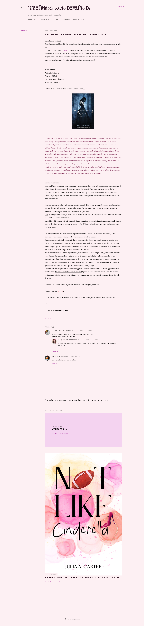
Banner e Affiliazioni (49, 20)
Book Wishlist (79, 20)
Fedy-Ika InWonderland (67, 340)
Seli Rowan (56, 357)
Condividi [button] (23, 31)
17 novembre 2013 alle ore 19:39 (88, 340)
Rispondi (55, 352)
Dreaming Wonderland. (59, 8)
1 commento (57, 582)
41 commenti (64, 433)
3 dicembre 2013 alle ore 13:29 (70, 356)
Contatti (66, 20)
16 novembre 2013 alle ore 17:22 (82, 331)
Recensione (66, 50)
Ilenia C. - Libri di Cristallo (61, 331)
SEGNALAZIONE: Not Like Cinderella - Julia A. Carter (82, 577)
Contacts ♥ (59, 429)
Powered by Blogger (73, 619)
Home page (32, 20)
